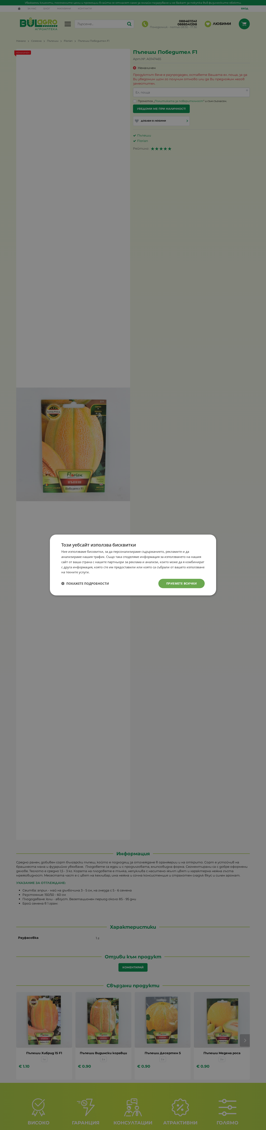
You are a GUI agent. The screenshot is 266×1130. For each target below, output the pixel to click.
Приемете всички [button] (181, 583)
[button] (85, 583)
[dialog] (133, 565)
